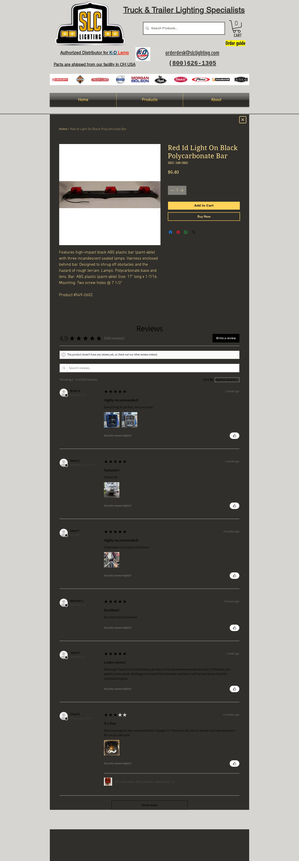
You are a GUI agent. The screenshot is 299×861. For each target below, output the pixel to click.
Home (63, 129)
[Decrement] (171, 190)
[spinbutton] (177, 190)
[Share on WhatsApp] (185, 232)
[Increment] (182, 190)
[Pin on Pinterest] (178, 232)
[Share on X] (193, 232)
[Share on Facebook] (170, 232)
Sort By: (208, 379)
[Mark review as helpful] (234, 435)
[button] (236, 26)
